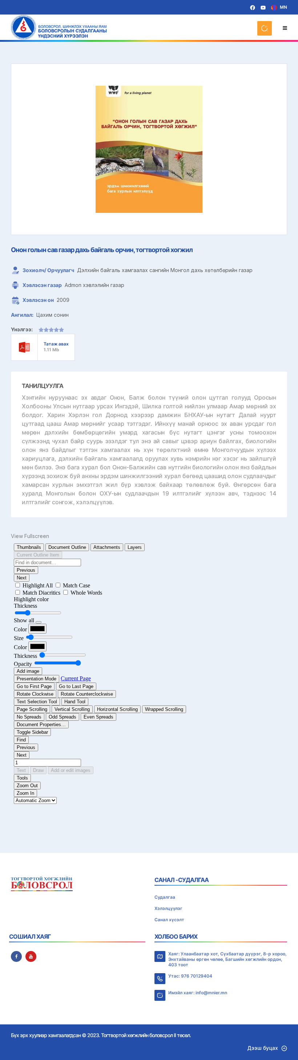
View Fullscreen (30, 536)
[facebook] (16, 956)
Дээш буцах (262, 1048)
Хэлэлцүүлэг (168, 908)
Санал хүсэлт (169, 919)
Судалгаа (164, 897)
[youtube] (30, 956)
